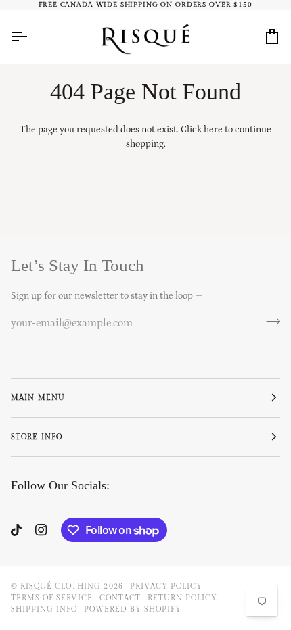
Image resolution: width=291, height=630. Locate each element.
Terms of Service (52, 597)
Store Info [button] (36, 437)
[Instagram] (41, 530)
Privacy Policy (166, 586)
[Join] (269, 321)
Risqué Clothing (60, 586)
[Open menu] (31, 36)
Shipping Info (44, 609)
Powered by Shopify (132, 609)
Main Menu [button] (37, 397)
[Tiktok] (16, 530)
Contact (119, 597)
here (213, 129)
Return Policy (182, 597)
